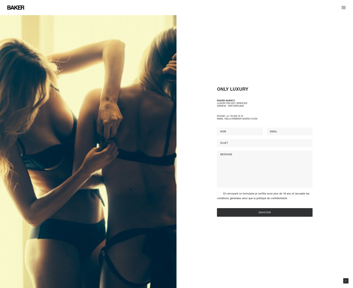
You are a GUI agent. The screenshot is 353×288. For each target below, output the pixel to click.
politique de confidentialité (271, 198)
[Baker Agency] (15, 8)
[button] (343, 7)
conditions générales (229, 198)
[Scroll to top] (346, 280)
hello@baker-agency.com (241, 118)
